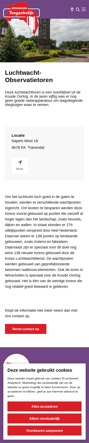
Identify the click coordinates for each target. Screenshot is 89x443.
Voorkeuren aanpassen (44, 430)
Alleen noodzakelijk (44, 418)
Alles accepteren (44, 406)
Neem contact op (25, 329)
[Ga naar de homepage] (21, 18)
